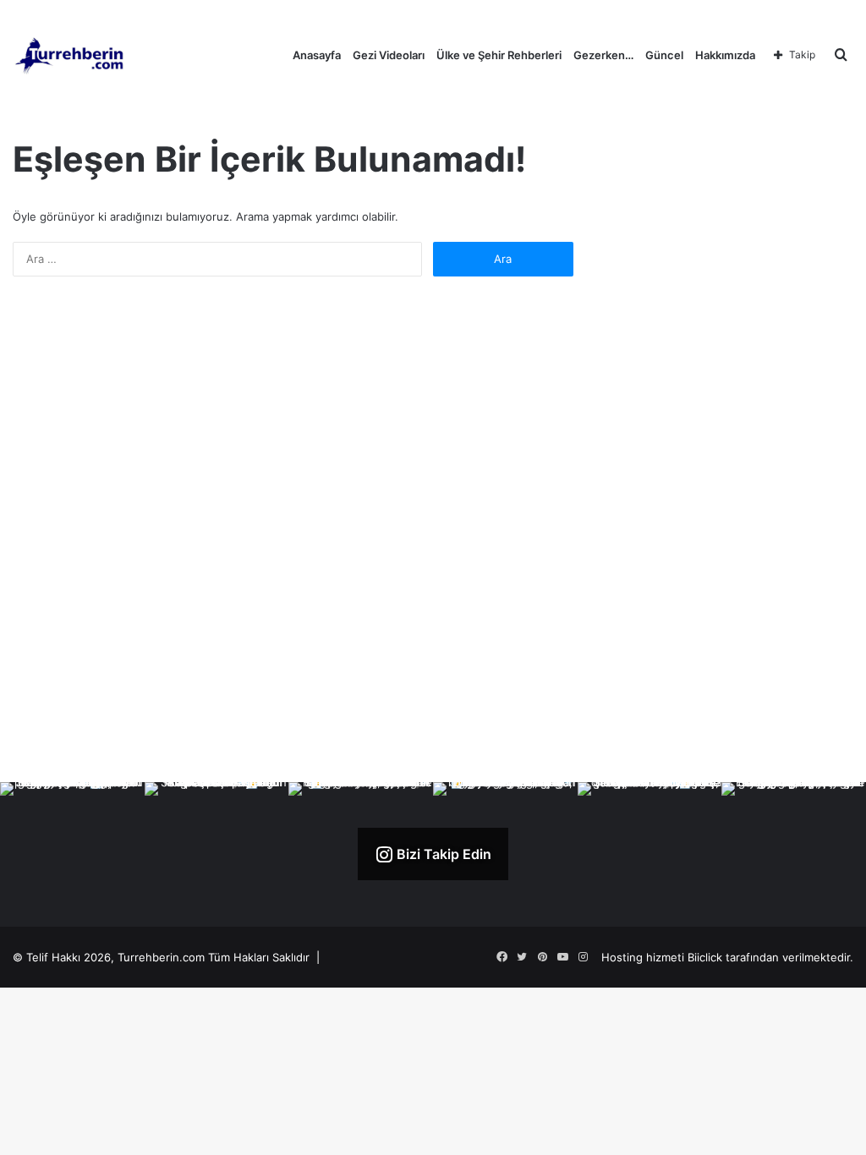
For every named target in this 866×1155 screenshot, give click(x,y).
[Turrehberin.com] (71, 55)
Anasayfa (317, 55)
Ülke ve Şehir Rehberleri (499, 55)
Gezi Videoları (389, 55)
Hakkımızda (725, 55)
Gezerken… (603, 55)
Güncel (664, 55)
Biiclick (705, 957)
